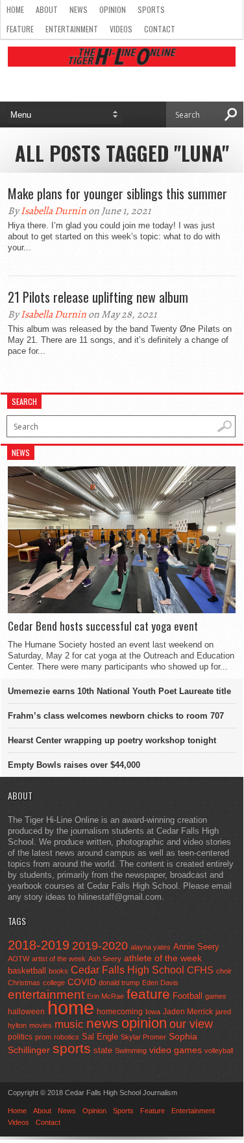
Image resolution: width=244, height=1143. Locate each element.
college (54, 982)
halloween (26, 1011)
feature (148, 993)
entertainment (46, 994)
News (78, 9)
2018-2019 (38, 945)
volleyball (218, 1050)
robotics (66, 1037)
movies (40, 1025)
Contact (159, 28)
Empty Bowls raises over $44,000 (74, 765)
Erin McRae (105, 996)
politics (20, 1036)
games (215, 996)
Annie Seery (196, 947)
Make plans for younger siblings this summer (117, 193)
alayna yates (150, 947)
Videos (121, 28)
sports (72, 1048)
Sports (151, 9)
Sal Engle (100, 1036)
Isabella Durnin (53, 211)
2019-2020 (100, 945)
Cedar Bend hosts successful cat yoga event (103, 626)
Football (187, 996)
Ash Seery (104, 959)
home (70, 1007)
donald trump (119, 982)
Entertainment (71, 28)
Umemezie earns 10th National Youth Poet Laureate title (119, 691)
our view (191, 1024)
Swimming (131, 1050)
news (102, 1023)
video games (175, 1050)
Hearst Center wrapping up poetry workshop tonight (112, 740)
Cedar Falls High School (127, 969)
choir (224, 971)
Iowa (152, 1012)
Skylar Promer (143, 1037)
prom (43, 1037)
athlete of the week (163, 958)
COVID (81, 982)
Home (15, 9)
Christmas (24, 982)
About (47, 9)
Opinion (112, 9)
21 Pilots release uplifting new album (98, 297)
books (58, 971)
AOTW (18, 959)
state (102, 1050)
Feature (20, 28)
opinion (144, 1023)
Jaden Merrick (188, 1011)
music (69, 1024)
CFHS (200, 969)
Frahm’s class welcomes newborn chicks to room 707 (116, 716)
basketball (27, 970)
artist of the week (59, 959)
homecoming (120, 1011)
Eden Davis (160, 982)
